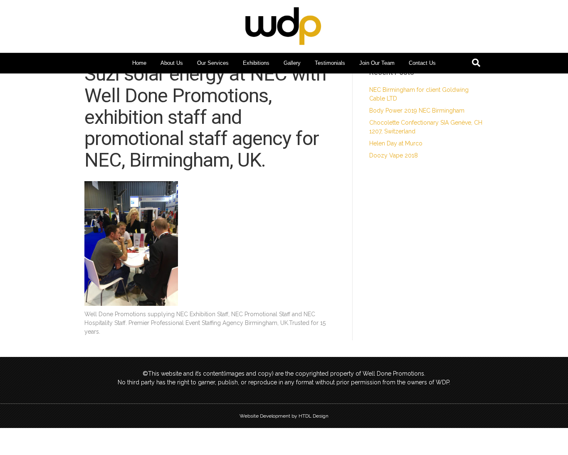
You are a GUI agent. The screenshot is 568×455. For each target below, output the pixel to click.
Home (139, 63)
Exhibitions (256, 63)
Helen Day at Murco (395, 143)
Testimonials (330, 63)
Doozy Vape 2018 (393, 155)
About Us (172, 63)
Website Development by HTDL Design (284, 416)
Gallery (292, 63)
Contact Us (422, 63)
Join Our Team (377, 63)
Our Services (213, 63)
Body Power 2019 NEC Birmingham (416, 110)
